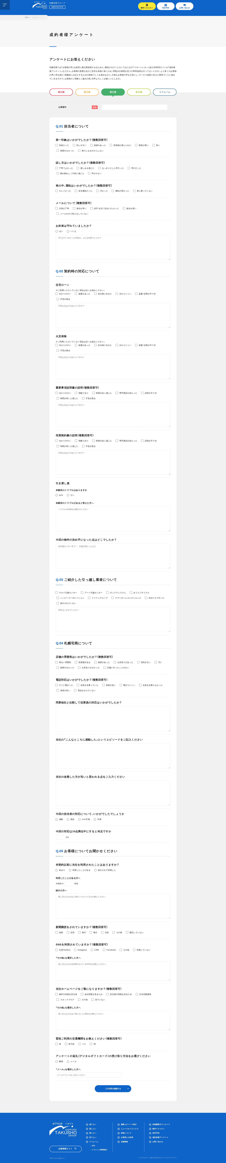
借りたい (92, 1124)
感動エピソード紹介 (129, 1124)
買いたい (92, 1133)
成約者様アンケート (160, 1137)
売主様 (139, 92)
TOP (26, 17)
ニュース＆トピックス (130, 1129)
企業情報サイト (65, 1149)
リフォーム (164, 92)
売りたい (92, 1137)
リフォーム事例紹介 (99, 1150)
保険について (126, 1133)
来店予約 (165, 8)
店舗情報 (124, 1142)
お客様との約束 (127, 1137)
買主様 (113, 92)
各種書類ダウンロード (161, 1124)
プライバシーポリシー (57, 1158)
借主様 (61, 92)
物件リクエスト (147, 8)
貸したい (92, 1129)
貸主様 (87, 92)
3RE (93, 1146)
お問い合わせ (184, 8)
